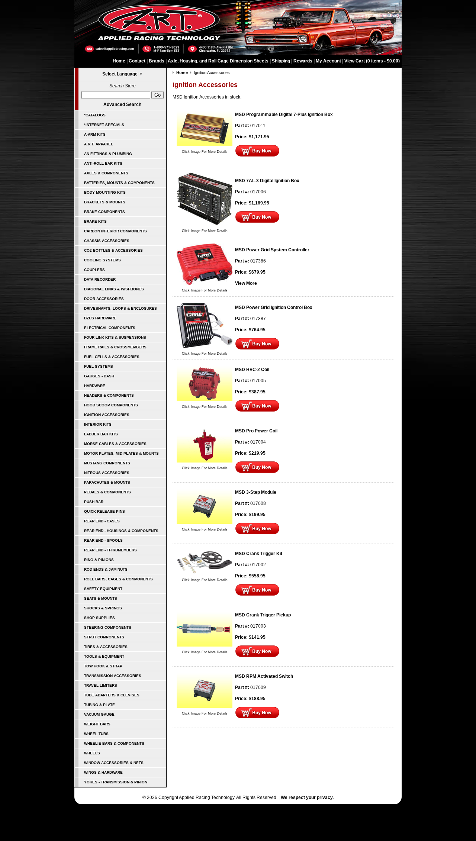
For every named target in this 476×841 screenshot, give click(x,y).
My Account (328, 61)
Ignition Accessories (106, 415)
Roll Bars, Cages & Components (118, 579)
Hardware (94, 386)
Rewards (302, 61)
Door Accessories (104, 299)
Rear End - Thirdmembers (110, 550)
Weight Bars (97, 724)
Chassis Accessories (106, 241)
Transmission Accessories (112, 676)
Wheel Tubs (96, 734)
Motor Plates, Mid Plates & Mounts (121, 453)
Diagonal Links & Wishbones (114, 289)
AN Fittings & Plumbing (108, 154)
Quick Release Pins (104, 511)
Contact (137, 61)
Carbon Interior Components (115, 231)
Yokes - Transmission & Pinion (115, 782)
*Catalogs (95, 115)
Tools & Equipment (104, 656)
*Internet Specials (104, 125)
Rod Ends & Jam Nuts (106, 569)
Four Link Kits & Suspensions (115, 337)
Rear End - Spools (103, 540)
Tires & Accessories (106, 647)
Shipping (281, 61)
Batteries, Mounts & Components (119, 183)
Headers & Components (109, 395)
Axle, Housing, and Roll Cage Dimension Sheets (218, 61)
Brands (156, 61)
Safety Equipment (103, 589)
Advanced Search (122, 104)
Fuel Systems (98, 366)
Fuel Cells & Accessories (111, 357)
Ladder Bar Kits (101, 434)
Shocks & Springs (103, 608)
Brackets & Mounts (104, 202)
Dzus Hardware (100, 318)
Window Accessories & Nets (114, 763)
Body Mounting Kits (105, 192)
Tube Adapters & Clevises (111, 695)
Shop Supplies (99, 618)
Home (119, 61)
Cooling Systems (102, 260)
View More (246, 283)
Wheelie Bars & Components (114, 743)
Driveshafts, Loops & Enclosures (120, 308)
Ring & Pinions (99, 560)
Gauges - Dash (99, 376)
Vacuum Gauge (99, 714)
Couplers (94, 270)
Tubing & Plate (99, 705)
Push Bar (93, 502)
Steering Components (107, 627)
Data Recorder (100, 279)
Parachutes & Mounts (107, 482)
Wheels (92, 753)
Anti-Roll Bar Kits (103, 163)
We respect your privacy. (307, 797)
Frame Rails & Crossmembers (115, 347)
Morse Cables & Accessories (115, 444)
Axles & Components (106, 173)
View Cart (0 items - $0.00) (372, 61)
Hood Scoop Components (111, 405)
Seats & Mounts (100, 598)
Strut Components (104, 637)
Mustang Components (107, 463)
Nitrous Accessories (106, 473)
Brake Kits (95, 221)
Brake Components (104, 212)
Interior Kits (98, 424)
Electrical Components (109, 328)
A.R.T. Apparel (98, 144)
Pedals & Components (107, 492)
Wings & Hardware (103, 772)
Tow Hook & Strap (103, 666)
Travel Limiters (100, 685)
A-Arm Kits (95, 134)
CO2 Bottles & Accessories (113, 250)
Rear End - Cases (102, 521)
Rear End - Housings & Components (121, 531)
